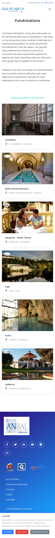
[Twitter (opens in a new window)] (15, 444)
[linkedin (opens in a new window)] (24, 444)
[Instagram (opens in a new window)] (7, 453)
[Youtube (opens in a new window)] (32, 444)
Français (6, 2)
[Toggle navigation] (49, 9)
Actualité (10, 499)
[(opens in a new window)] (10, 467)
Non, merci (22, 532)
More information (40, 532)
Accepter (8, 532)
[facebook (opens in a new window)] (7, 444)
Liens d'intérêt (12, 479)
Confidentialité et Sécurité (19, 508)
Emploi (9, 494)
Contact (10, 489)
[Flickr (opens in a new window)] (41, 444)
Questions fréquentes (17, 484)
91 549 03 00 (47, 2)
